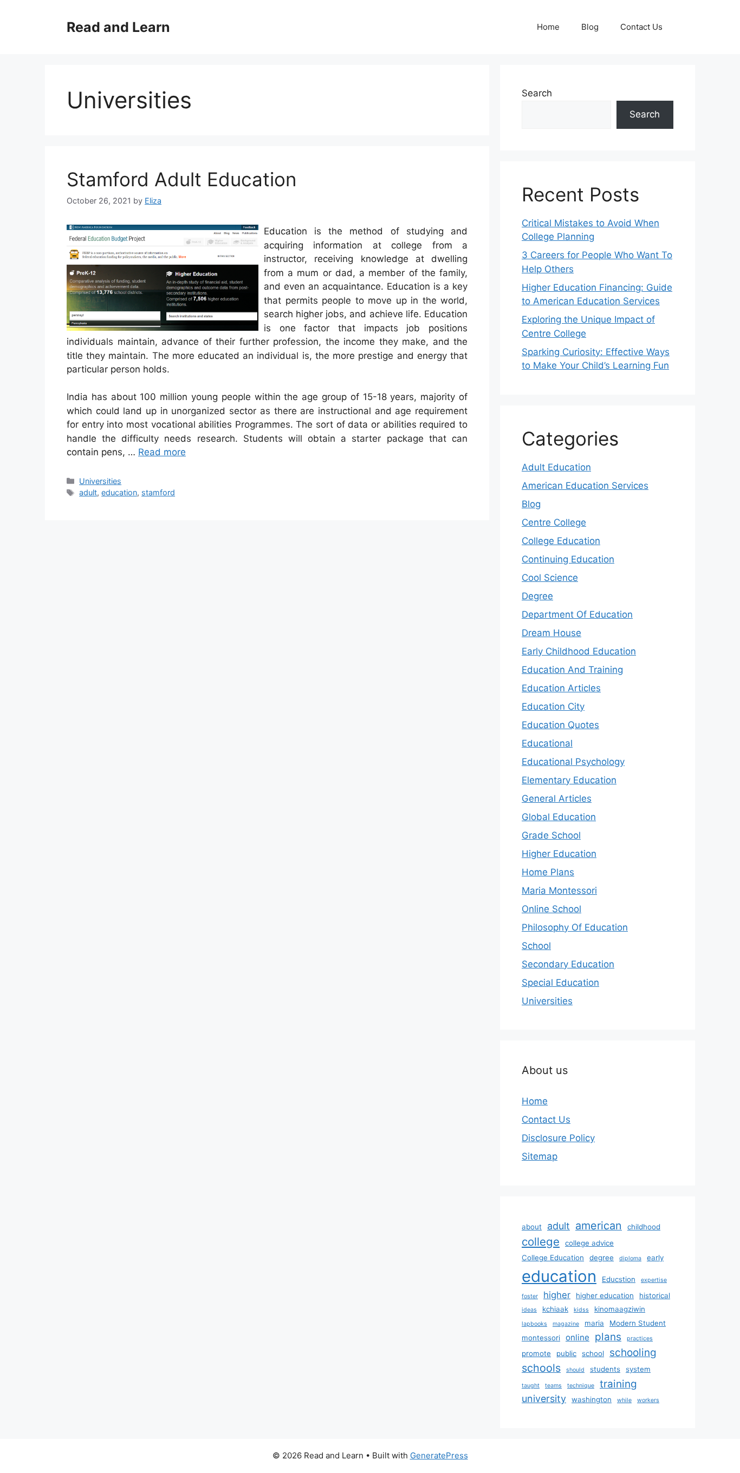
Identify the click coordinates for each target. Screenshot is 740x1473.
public (566, 1353)
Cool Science (550, 577)
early (655, 1257)
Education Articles (561, 688)
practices (640, 1338)
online (577, 1337)
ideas (529, 1309)
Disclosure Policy (558, 1137)
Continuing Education (568, 559)
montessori (541, 1337)
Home (548, 27)
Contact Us (641, 27)
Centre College (554, 522)
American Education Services (585, 485)
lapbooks (534, 1323)
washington (592, 1399)
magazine (566, 1323)
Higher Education (559, 853)
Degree (537, 596)
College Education (561, 540)
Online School (551, 909)
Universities (100, 481)
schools (541, 1367)
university (544, 1398)
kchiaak (555, 1309)
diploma (630, 1258)
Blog (590, 27)
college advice (589, 1243)
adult (88, 492)
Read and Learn (118, 27)
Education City (553, 706)
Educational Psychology (573, 761)
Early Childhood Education (579, 651)
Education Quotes (560, 724)
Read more (162, 452)
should (575, 1369)
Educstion (618, 1279)
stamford (158, 492)
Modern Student (637, 1323)
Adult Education (556, 467)
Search (537, 93)
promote (536, 1353)
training (618, 1384)
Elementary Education (569, 780)
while (624, 1400)
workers (648, 1400)
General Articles (557, 798)
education (119, 492)
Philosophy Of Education (575, 927)
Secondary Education (568, 964)
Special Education (560, 982)
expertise (654, 1280)
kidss (581, 1309)
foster (530, 1296)
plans (608, 1337)
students (605, 1369)
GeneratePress (439, 1455)
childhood (643, 1226)
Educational (547, 743)
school (593, 1353)
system (638, 1369)
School (536, 945)
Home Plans (548, 872)
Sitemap (539, 1156)
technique (580, 1385)
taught (531, 1385)
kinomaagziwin (619, 1309)
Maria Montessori (559, 890)
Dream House (551, 632)
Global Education (559, 816)
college (541, 1241)
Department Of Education (577, 614)
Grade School (551, 835)
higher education (605, 1295)
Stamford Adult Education (181, 179)
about (532, 1226)
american (598, 1225)
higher (556, 1294)
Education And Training (572, 669)
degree (601, 1257)
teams (553, 1385)
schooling (633, 1352)
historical (654, 1295)
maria (594, 1323)
